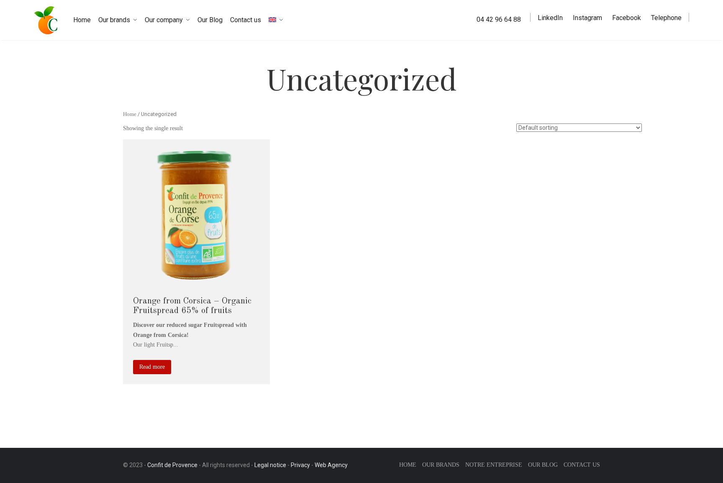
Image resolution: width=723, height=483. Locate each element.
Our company (164, 20)
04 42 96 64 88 (499, 19)
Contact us (245, 20)
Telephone (666, 18)
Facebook (626, 18)
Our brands (114, 20)
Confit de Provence (172, 465)
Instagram (587, 18)
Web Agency (331, 465)
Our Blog (210, 20)
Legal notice (270, 465)
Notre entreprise (493, 465)
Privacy (300, 465)
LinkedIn (550, 18)
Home (82, 20)
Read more (152, 367)
